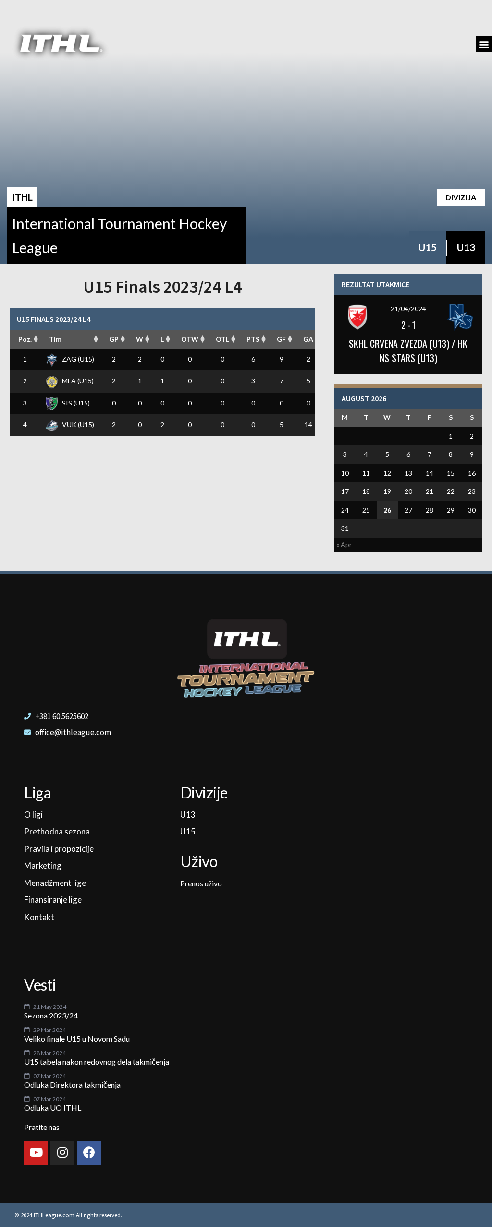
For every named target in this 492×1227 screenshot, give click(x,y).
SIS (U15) (76, 403)
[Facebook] (89, 1153)
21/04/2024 (408, 309)
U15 (427, 247)
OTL (222, 339)
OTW (189, 339)
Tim (55, 339)
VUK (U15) (78, 424)
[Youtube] (36, 1153)
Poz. (25, 339)
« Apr (344, 544)
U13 (466, 247)
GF (281, 339)
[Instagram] (62, 1153)
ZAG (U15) (78, 359)
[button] (484, 44)
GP (114, 339)
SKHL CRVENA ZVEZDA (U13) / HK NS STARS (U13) (408, 350)
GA (308, 339)
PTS (252, 339)
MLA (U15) (78, 381)
